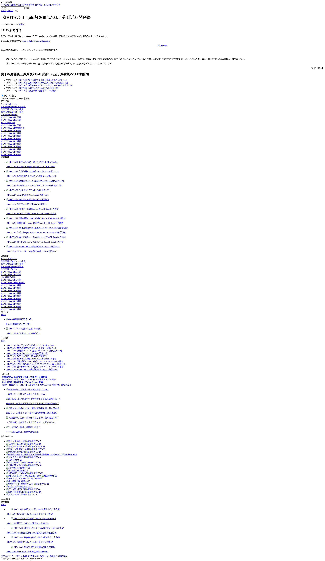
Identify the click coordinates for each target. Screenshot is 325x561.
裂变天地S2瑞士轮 (9, 115)
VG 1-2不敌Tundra (9, 104)
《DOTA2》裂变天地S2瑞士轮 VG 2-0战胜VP (37, 91)
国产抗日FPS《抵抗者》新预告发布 (55, 385)
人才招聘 (16, 556)
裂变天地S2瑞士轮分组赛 (12, 109)
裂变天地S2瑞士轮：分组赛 (13, 107)
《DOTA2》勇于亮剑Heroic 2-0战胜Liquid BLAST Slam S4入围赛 (34, 367)
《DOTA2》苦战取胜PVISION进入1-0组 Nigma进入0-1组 (42, 83)
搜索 (27, 8)
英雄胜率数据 (28, 5)
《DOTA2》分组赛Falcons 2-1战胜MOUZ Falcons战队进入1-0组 (45, 85)
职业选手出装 (16, 5)
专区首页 (5, 5)
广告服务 (25, 556)
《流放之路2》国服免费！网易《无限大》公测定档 (24, 377)
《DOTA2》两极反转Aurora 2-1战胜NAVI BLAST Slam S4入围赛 (34, 361)
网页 (6, 95)
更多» (3, 315)
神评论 (22, 24)
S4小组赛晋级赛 (8, 123)
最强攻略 (48, 5)
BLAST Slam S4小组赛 (11, 131)
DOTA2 (10, 11)
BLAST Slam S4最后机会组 (13, 128)
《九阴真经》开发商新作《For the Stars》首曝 (22, 382)
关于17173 (5, 556)
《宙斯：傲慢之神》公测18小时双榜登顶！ (20, 385)
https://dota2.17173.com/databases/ (36, 41)
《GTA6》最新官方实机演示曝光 (41, 379)
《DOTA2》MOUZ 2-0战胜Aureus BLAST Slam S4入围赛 (31, 359)
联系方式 (44, 556)
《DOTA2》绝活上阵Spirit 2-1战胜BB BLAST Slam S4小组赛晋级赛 (36, 364)
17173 (3, 11)
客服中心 (54, 556)
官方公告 (56, 5)
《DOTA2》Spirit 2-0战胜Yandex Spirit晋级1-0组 (38, 88)
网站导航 (63, 556)
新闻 (14, 95)
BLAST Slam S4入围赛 (11, 117)
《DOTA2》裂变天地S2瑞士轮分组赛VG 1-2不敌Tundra (42, 80)
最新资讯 (39, 5)
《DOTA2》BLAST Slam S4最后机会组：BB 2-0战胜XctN (31, 369)
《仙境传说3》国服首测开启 (13, 379)
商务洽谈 (35, 556)
